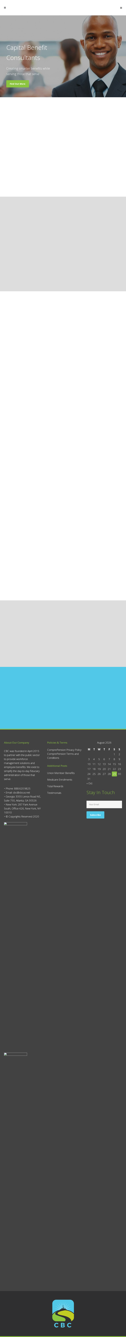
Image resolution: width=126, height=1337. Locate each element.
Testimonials (54, 793)
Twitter (27, 400)
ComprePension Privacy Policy (64, 750)
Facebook (18, 400)
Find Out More (17, 83)
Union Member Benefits (61, 773)
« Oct (89, 783)
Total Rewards (55, 786)
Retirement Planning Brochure (43, 265)
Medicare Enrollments (59, 779)
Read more (17, 176)
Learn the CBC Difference (63, 649)
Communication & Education (84, 265)
